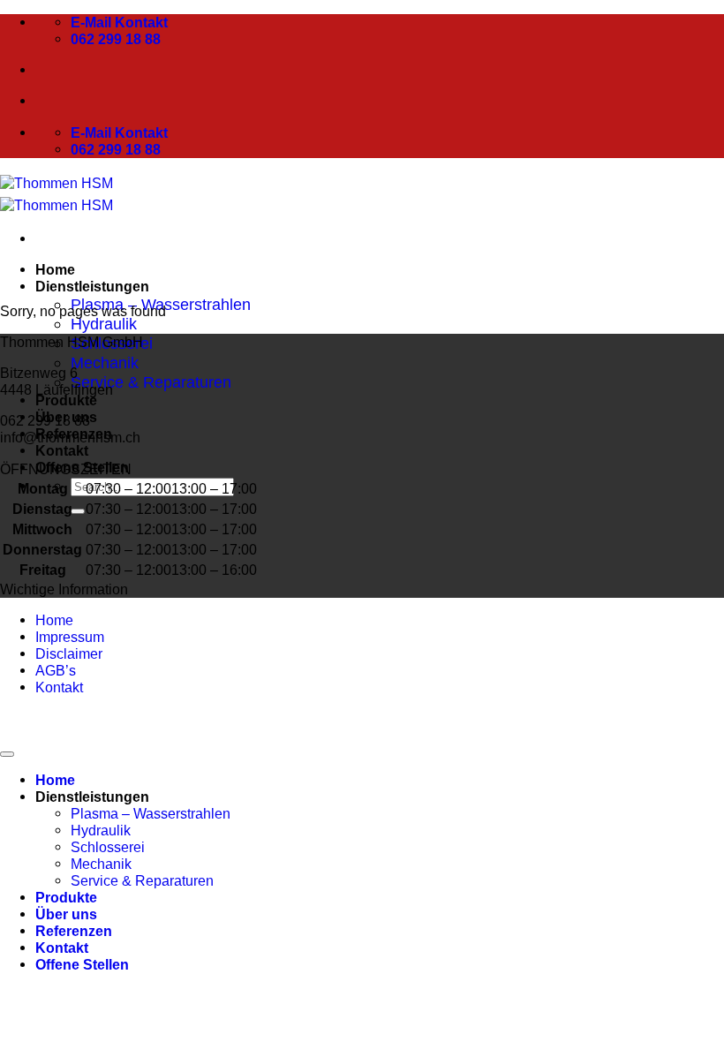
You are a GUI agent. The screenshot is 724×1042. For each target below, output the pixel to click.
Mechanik (105, 362)
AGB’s (55, 670)
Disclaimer (68, 653)
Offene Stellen (82, 964)
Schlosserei (108, 847)
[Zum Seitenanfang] (7, 754)
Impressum (69, 637)
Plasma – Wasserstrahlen (150, 813)
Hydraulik (104, 323)
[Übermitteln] (78, 511)
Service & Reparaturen (151, 382)
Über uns (66, 914)
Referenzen (73, 931)
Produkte (66, 400)
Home (55, 269)
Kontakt (61, 450)
